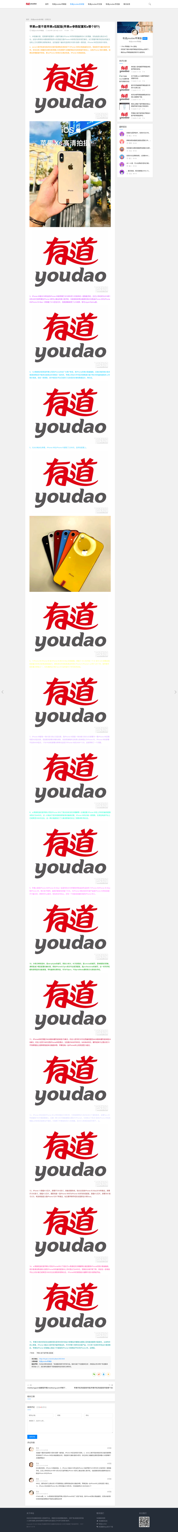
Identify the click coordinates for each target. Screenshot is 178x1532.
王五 (37, 1448)
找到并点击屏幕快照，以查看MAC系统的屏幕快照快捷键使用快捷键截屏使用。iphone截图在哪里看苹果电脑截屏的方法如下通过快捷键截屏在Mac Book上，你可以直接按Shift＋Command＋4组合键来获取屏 (138, 156)
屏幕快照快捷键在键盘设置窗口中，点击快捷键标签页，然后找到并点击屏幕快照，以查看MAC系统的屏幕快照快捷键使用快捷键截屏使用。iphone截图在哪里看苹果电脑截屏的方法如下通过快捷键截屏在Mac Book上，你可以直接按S (138, 140)
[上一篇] (2, 692)
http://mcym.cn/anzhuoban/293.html (52, 1359)
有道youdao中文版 (95, 4)
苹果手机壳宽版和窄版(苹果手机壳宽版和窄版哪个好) (93, 1388)
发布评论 (32, 1437)
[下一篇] (175, 692)
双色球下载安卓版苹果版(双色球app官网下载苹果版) (138, 49)
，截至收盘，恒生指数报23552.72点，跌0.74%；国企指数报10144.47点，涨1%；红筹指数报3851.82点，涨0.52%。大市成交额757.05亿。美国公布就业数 (138, 171)
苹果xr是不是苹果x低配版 (45, 1353)
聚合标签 (127, 4)
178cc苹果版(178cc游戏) (129, 46)
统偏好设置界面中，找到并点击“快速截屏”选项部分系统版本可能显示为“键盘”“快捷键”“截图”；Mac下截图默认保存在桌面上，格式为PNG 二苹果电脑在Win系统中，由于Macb (138, 133)
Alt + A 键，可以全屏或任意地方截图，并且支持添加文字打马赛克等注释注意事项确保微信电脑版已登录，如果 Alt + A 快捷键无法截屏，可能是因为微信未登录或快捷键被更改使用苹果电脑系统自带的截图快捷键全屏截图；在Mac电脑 (138, 163)
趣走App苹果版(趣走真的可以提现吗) (133, 52)
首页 (47, 4)
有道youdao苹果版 (59, 4)
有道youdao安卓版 (77, 4)
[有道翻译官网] (31, 6)
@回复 (109, 1448)
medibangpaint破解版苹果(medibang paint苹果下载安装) (49, 1388)
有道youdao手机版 (113, 4)
